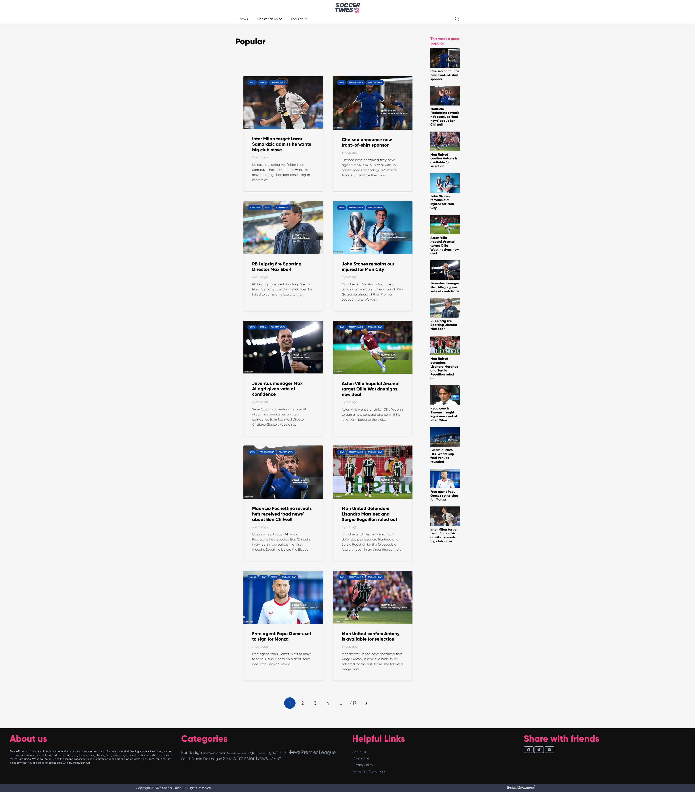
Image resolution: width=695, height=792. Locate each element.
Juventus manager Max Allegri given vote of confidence (277, 389)
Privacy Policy (362, 765)
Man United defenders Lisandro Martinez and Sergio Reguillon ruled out (369, 514)
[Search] (457, 19)
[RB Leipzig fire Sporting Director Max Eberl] (283, 203)
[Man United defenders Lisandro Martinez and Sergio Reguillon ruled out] (372, 448)
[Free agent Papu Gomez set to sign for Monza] (283, 573)
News (293, 752)
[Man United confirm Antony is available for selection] (372, 573)
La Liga (249, 752)
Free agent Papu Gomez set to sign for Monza (281, 636)
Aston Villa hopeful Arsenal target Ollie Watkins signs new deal (371, 389)
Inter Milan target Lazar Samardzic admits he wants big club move (281, 144)
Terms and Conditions (369, 771)
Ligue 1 (272, 752)
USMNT (275, 759)
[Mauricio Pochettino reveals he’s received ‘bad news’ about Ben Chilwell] (283, 448)
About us (359, 752)
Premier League (318, 752)
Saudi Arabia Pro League (201, 759)
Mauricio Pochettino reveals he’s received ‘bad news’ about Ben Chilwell (282, 514)
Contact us (360, 758)
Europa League (234, 753)
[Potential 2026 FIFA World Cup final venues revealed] (445, 429)
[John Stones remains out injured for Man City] (372, 203)
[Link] (347, 8)
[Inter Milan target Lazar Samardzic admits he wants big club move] (283, 78)
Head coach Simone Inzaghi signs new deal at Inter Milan (443, 414)
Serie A (229, 758)
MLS (283, 752)
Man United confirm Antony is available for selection (370, 636)
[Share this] (529, 749)
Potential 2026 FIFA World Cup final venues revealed (442, 456)
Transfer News (252, 758)
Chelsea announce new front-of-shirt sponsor (367, 142)
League (261, 753)
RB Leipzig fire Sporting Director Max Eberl (277, 266)
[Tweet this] (539, 749)
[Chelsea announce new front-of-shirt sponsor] (372, 78)
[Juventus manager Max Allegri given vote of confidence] (283, 323)
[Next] (366, 703)
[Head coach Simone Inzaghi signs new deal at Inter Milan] (445, 388)
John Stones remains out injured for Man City (368, 266)
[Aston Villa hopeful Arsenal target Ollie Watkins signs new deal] (372, 323)
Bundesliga (191, 752)
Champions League (214, 752)
